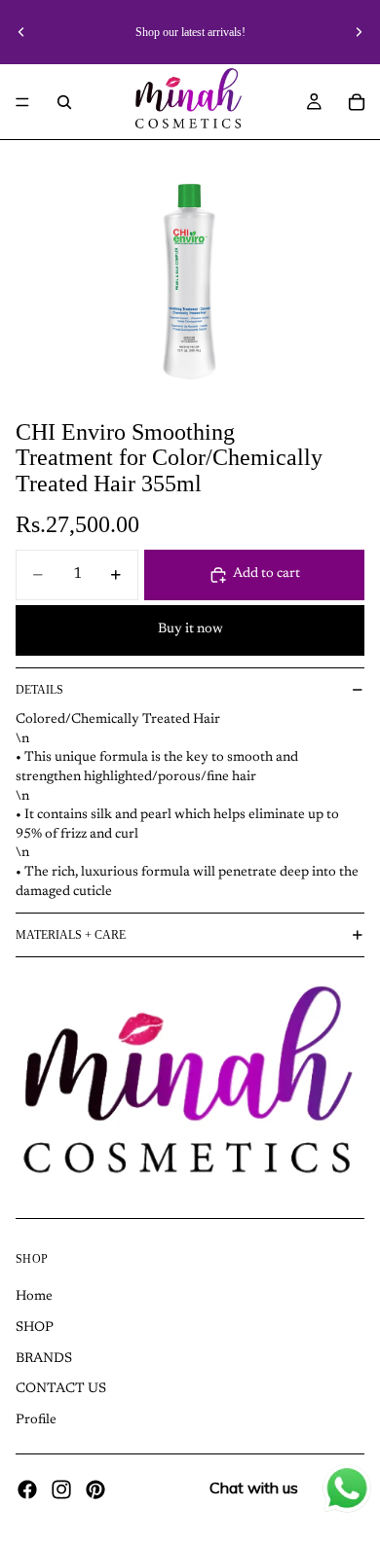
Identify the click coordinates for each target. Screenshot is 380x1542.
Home (34, 1297)
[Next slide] (358, 32)
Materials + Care (71, 935)
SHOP (35, 1328)
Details (39, 690)
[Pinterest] (95, 1489)
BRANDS (44, 1358)
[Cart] (356, 102)
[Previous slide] (21, 32)
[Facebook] (27, 1489)
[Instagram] (61, 1489)
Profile (36, 1419)
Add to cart (266, 574)
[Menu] (22, 102)
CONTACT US (61, 1389)
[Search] (64, 102)
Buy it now (190, 629)
